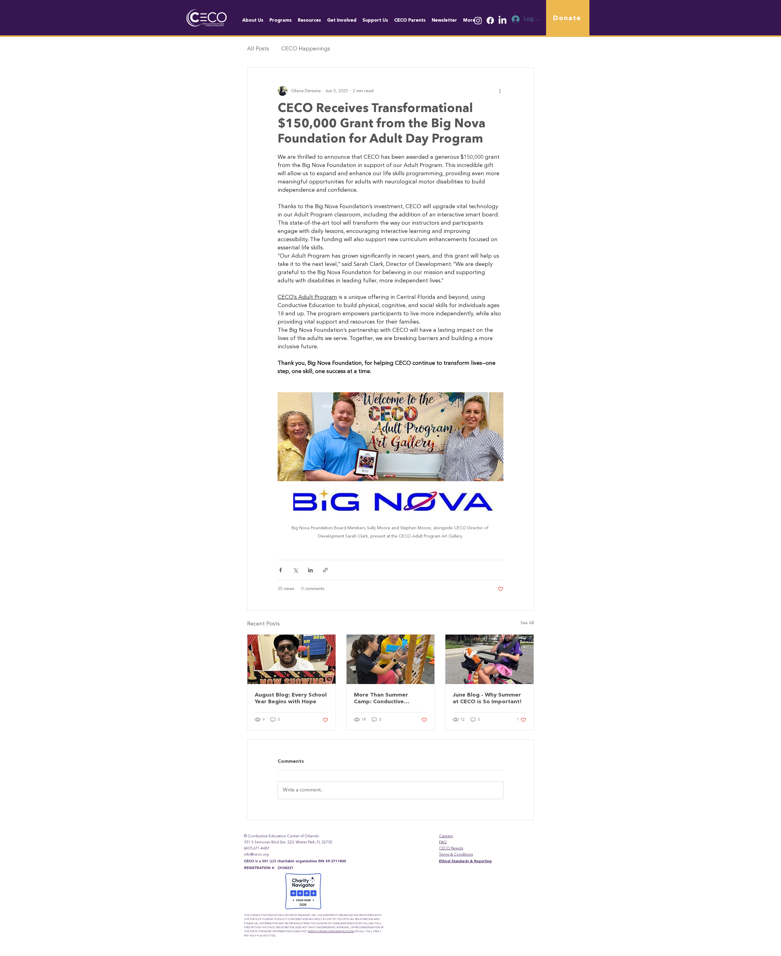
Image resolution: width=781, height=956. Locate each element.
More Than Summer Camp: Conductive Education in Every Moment (381, 698)
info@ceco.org (256, 854)
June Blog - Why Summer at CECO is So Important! (487, 698)
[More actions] (499, 91)
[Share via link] (325, 570)
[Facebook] (490, 20)
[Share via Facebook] (280, 570)
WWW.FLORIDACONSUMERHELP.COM (331, 931)
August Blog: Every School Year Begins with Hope (291, 698)
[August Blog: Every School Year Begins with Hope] (291, 659)
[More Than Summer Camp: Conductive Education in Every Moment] (391, 659)
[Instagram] (478, 20)
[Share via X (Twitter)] (295, 570)
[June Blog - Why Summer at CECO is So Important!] (489, 659)
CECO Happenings (305, 49)
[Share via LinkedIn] (310, 570)
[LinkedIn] (502, 20)
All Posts (258, 49)
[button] (469, 20)
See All (527, 623)
